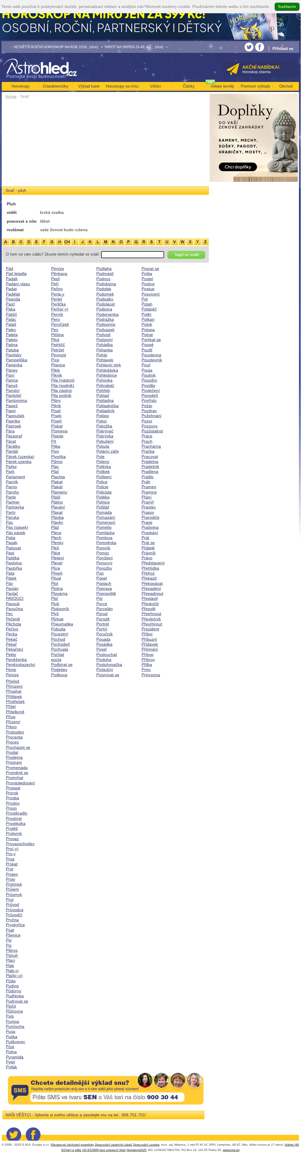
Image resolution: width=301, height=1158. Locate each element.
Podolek (103, 288)
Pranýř (148, 502)
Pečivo (12, 629)
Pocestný (59, 634)
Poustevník (152, 360)
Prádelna (150, 461)
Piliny (56, 400)
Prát (145, 537)
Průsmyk (14, 894)
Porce (101, 603)
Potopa (148, 329)
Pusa (10, 1031)
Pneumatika (62, 624)
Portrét (102, 624)
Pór (99, 598)
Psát (10, 930)
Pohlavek (104, 360)
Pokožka (104, 426)
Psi (8, 940)
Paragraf (14, 436)
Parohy (12, 492)
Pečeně (13, 619)
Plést (55, 553)
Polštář (102, 507)
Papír (11, 410)
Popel (101, 578)
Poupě (148, 344)
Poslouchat (106, 654)
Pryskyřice (15, 924)
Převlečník (151, 619)
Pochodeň (60, 644)
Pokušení (105, 441)
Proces (12, 742)
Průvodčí (14, 914)
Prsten (12, 874)
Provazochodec (20, 843)
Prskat (12, 864)
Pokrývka (104, 436)
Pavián (12, 588)
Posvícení (151, 294)
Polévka (103, 466)
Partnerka (15, 507)
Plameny (59, 492)
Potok (147, 324)
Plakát (57, 486)
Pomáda (104, 512)
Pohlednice (106, 375)
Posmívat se (107, 674)
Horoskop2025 (137, 1150)
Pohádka (104, 344)
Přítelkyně (15, 711)
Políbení (104, 476)
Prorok (12, 793)
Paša (10, 537)
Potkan (148, 319)
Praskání (150, 532)
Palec (11, 329)
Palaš (11, 324)
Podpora (104, 309)
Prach (147, 441)
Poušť (147, 350)
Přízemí (13, 721)
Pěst (55, 339)
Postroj (148, 283)
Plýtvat (57, 619)
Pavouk (13, 603)
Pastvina (14, 562)
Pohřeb (103, 390)
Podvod (103, 334)
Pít (53, 441)
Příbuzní (149, 639)
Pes (54, 329)
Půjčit (11, 1006)
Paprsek (13, 426)
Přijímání (150, 649)
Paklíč (11, 314)
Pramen (149, 486)
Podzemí (104, 339)
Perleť (56, 299)
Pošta (147, 273)
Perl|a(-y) (59, 309)
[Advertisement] (105, 144)
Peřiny (57, 288)
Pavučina (14, 608)
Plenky (57, 542)
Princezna (151, 674)
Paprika (13, 421)
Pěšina (57, 334)
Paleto (12, 339)
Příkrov (148, 659)
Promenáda (17, 767)
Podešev (59, 669)
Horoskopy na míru (122, 86)
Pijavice (58, 364)
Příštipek (14, 696)
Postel (147, 278)
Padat (11, 288)
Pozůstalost (152, 431)
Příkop (148, 654)
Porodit (103, 619)
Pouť (146, 364)
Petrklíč (58, 344)
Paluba (12, 350)
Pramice (149, 492)
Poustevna (151, 355)
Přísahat (13, 691)
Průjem (12, 889)
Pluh (55, 603)
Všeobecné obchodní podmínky (72, 1144)
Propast (13, 788)
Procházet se (18, 747)
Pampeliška (16, 360)
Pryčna (12, 919)
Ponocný (104, 562)
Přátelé (148, 548)
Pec (9, 613)
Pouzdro (149, 380)
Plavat (57, 512)
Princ (146, 669)
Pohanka (104, 350)
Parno (11, 486)
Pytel (10, 1062)
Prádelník (150, 466)
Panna (12, 380)
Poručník (104, 634)
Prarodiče (150, 517)
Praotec (149, 507)
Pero (55, 319)
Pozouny (150, 426)
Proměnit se (17, 772)
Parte (11, 497)
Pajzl (10, 304)
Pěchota (13, 624)
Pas (9, 522)
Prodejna (14, 757)
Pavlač (12, 593)
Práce (147, 436)
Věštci (155, 86)
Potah (147, 304)
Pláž (55, 527)
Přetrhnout (151, 613)
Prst (9, 869)
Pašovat (13, 548)
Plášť (55, 497)
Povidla (148, 385)
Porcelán (104, 608)
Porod (101, 613)
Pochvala (59, 649)
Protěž (12, 828)
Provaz (12, 838)
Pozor (147, 421)
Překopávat (152, 583)
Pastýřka (14, 568)
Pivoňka (58, 456)
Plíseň (57, 573)
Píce (55, 360)
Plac (55, 466)
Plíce (55, 568)
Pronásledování (20, 783)
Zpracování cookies (146, 1144)
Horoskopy (20, 86)
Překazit (149, 578)
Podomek (105, 294)
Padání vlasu (18, 283)
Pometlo (104, 527)
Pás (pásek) (17, 527)
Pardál (12, 451)
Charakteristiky (55, 86)
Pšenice (13, 935)
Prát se (148, 542)
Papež (12, 405)
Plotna (57, 588)
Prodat (12, 752)
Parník (12, 481)
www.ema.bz (231, 1150)
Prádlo (148, 476)
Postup (148, 288)
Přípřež (12, 681)
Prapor (148, 512)
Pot (145, 299)
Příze (11, 716)
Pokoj (101, 421)
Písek (56, 415)
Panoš (12, 385)
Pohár (101, 355)
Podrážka (105, 319)
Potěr (147, 314)
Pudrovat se (17, 1001)
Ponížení (104, 557)
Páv (9, 583)
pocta (56, 659)
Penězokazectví (20, 664)
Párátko (13, 446)
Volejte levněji (222, 86)
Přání (147, 497)
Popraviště (106, 593)
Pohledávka (107, 370)
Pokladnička (107, 405)
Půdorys (13, 991)
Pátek (11, 578)
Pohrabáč (105, 385)
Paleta (12, 334)
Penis (11, 669)
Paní (10, 375)
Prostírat (14, 818)
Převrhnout (152, 624)
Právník (149, 553)
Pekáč (11, 639)
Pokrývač (104, 431)
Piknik (56, 375)
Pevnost (58, 355)
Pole (100, 456)
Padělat (13, 294)
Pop (100, 573)
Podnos (103, 278)
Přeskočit (150, 603)
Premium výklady (255, 86)
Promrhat (14, 777)
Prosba (12, 798)
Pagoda (13, 299)
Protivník (14, 833)
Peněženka (16, 659)
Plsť (54, 598)
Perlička (58, 304)
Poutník (149, 375)
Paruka (12, 517)
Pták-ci (12, 970)
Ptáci (10, 960)
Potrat (147, 334)
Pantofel (13, 395)
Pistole (57, 436)
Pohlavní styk (108, 364)
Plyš (55, 613)
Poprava (104, 588)
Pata (10, 573)
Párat (11, 441)
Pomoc (102, 553)
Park (10, 471)
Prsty (10, 879)
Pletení (57, 557)
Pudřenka (15, 995)
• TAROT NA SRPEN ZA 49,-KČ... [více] (119, 47)
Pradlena (150, 471)
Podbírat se (62, 664)
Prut (10, 899)
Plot (54, 583)
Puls (10, 1016)
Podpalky (104, 299)
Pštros (12, 950)
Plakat (57, 481)
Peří (55, 283)
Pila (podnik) (62, 385)
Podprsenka (107, 314)
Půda (11, 981)
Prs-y (11, 853)
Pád (9, 268)
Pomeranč (105, 522)
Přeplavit (150, 598)
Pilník (56, 405)
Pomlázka (105, 532)
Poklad (102, 395)
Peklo (11, 654)
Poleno (102, 461)
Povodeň (150, 395)
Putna (11, 1051)
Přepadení (151, 588)
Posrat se (150, 268)
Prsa (10, 859)
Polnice (103, 502)
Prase (147, 522)
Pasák (11, 542)
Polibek (103, 471)
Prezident (150, 629)
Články (189, 86)
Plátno (57, 502)
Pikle (55, 370)
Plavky (57, 522)
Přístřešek (15, 701)
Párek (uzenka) (20, 456)
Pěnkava (59, 273)
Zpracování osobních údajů (113, 1144)
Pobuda (58, 629)
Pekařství (14, 649)
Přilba (147, 664)
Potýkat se (151, 339)
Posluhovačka (109, 664)
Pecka (11, 634)
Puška (11, 1036)
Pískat (57, 426)
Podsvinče (105, 324)
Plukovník (60, 608)
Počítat (57, 654)
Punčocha (15, 1026)
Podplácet (105, 304)
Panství (13, 390)
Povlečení (151, 390)
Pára (10, 431)
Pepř (55, 278)
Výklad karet (89, 86)
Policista (104, 492)
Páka (10, 309)
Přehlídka (150, 568)
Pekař (11, 644)
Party (11, 512)
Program (14, 762)
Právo (147, 557)
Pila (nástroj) (63, 380)
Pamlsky (13, 355)
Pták (10, 965)
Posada (103, 639)
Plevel (56, 562)
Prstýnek (14, 884)
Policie (102, 486)
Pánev (12, 370)
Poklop (102, 415)
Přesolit (148, 608)
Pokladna (105, 400)
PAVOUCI (14, 598)
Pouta (147, 370)
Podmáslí (105, 273)
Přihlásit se (283, 48)
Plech (56, 537)
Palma (12, 344)
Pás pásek (15, 532)
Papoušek (15, 415)
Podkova (59, 674)
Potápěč (149, 309)
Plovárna (59, 593)
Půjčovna (14, 1011)
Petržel (57, 350)
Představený (153, 562)
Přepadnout (152, 593)
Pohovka (104, 380)
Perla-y (57, 294)
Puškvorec (15, 1041)
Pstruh (12, 955)
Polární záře (107, 451)
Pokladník (105, 410)
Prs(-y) (12, 848)
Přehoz (148, 573)
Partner (13, 502)
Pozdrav (149, 410)
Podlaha (104, 268)
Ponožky (104, 568)
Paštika (12, 557)
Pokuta (102, 446)
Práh (146, 481)
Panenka (14, 364)
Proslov (13, 803)
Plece (56, 532)
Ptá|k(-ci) (14, 975)
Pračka (148, 451)
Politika (103, 497)
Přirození (14, 686)
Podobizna (106, 283)
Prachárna (151, 446)
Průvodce (14, 909)
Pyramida (14, 1057)
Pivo (55, 451)
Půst (10, 1046)
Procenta (14, 737)
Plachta (58, 476)
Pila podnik (61, 395)
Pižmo (57, 461)
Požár (147, 405)
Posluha (103, 659)
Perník (57, 314)
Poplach (103, 583)
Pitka (55, 446)
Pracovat (150, 456)
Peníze (12, 674)
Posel (101, 649)
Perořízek (60, 324)
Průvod (12, 904)
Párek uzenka (18, 461)
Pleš (55, 548)
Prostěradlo (16, 813)
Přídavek (150, 644)
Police (101, 481)
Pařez (11, 466)
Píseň (56, 421)
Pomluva (104, 537)
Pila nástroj (61, 390)
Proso (11, 808)
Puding (12, 986)
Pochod (58, 639)
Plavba (57, 517)
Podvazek (105, 329)
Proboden (15, 732)
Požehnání (152, 415)
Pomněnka (106, 542)
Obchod (285, 86)
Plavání (58, 507)
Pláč (55, 471)
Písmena (59, 431)
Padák (12, 278)
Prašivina (150, 527)
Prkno (11, 726)
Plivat (56, 578)
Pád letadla (16, 273)
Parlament (15, 476)
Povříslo (149, 400)
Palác (11, 319)
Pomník (103, 548)
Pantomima (16, 400)
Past (10, 553)
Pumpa (12, 1021)
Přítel (11, 706)
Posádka (104, 644)
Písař (56, 410)
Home (10, 96)
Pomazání (105, 517)
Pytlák (11, 1067)
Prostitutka (16, 823)
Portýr (101, 629)
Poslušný (104, 669)
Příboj (147, 634)
